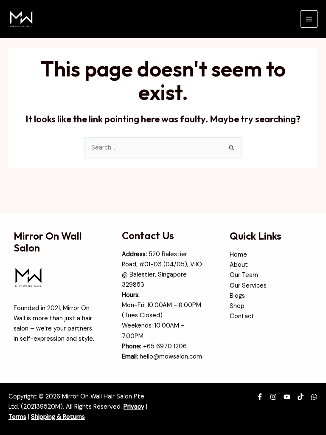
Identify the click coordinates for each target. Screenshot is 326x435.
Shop (237, 306)
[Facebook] (259, 396)
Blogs (237, 296)
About (239, 265)
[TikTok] (300, 396)
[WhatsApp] (314, 396)
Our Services (248, 286)
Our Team (244, 275)
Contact (242, 316)
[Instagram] (273, 396)
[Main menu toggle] (309, 18)
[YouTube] (287, 396)
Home (238, 255)
